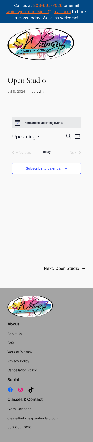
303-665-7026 (47, 5)
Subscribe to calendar (44, 168)
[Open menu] (83, 44)
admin (41, 91)
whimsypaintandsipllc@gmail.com (38, 11)
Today (47, 152)
